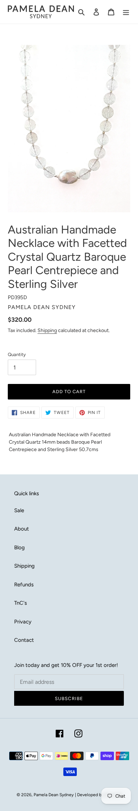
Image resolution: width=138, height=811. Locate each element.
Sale (19, 510)
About (21, 529)
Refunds (24, 584)
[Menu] (126, 11)
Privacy (22, 621)
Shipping (47, 330)
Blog (19, 547)
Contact (24, 640)
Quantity (17, 354)
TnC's (20, 603)
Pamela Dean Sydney (54, 794)
